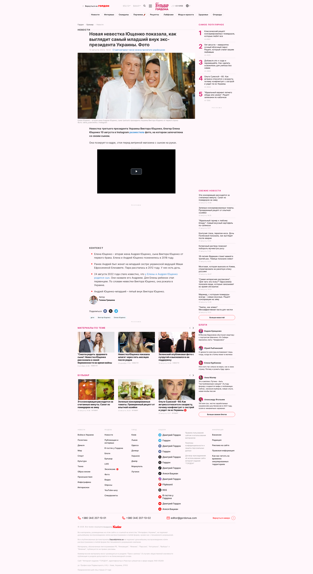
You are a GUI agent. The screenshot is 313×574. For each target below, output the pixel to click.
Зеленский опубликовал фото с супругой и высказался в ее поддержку (176, 357)
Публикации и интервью (111, 441)
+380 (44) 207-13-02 (138, 517)
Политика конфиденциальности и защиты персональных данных (195, 447)
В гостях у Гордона (114, 448)
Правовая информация (223, 450)
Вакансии (216, 435)
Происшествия (85, 477)
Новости (95, 14)
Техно (80, 466)
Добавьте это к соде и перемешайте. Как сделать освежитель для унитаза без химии (218, 64)
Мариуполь (137, 466)
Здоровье (203, 14)
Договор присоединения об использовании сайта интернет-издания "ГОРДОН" (195, 459)
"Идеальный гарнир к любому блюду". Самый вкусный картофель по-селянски (216, 223)
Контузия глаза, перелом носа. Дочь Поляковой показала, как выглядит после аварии (216, 235)
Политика (82, 440)
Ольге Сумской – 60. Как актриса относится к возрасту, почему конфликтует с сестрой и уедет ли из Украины (176, 405)
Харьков (135, 456)
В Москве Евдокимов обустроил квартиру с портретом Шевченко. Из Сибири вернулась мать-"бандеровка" (216, 337)
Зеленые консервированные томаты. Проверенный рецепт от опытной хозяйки (136, 404)
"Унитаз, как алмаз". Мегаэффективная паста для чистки (216, 308)
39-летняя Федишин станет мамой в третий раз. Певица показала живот (216, 257)
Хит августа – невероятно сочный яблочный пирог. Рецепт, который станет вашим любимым (219, 48)
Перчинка (138, 14)
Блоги (203, 325)
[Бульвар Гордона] (161, 6)
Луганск (135, 471)
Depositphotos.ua (117, 539)
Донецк (135, 450)
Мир (80, 450)
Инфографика (84, 482)
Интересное (83, 487)
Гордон (81, 24)
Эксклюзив (110, 469)
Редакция (216, 440)
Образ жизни (84, 471)
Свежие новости (210, 190)
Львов (134, 440)
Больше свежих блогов (217, 414)
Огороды (217, 14)
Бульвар (90, 24)
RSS (164, 490)
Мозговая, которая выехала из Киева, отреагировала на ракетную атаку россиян (217, 269)
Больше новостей (216, 317)
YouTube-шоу (111, 490)
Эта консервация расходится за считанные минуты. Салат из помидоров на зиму (95, 404)
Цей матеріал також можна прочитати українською (140, 50)
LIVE (107, 464)
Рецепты (154, 14)
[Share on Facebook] (105, 311)
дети (92, 317)
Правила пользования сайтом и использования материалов (195, 435)
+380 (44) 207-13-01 (94, 517)
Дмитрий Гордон (171, 435)
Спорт (81, 456)
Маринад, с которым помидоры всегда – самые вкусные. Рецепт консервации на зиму (214, 297)
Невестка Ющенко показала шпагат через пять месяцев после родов (134, 357)
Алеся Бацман (170, 473)
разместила (136, 132)
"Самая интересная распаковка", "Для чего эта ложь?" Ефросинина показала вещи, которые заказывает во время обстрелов (216, 283)
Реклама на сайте (220, 445)
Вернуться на (91, 6)
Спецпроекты (111, 495)
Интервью (109, 14)
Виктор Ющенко (104, 317)
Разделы (108, 430)
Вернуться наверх (221, 518)
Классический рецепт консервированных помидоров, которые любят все (219, 33)
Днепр (134, 461)
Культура (82, 461)
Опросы (108, 485)
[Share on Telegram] (116, 311)
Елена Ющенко (119, 317)
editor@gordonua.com (184, 517)
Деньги (81, 445)
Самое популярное (211, 24)
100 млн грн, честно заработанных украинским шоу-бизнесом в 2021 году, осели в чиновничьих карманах (215, 405)
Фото (107, 474)
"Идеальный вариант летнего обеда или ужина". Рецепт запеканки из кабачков (218, 95)
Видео (108, 479)
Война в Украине (86, 435)
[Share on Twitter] (110, 311)
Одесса (135, 445)
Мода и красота (186, 14)
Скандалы (124, 14)
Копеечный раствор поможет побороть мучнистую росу (213, 247)
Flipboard (167, 484)
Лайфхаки (168, 14)
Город (134, 430)
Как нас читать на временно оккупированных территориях (220, 460)
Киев (133, 435)
